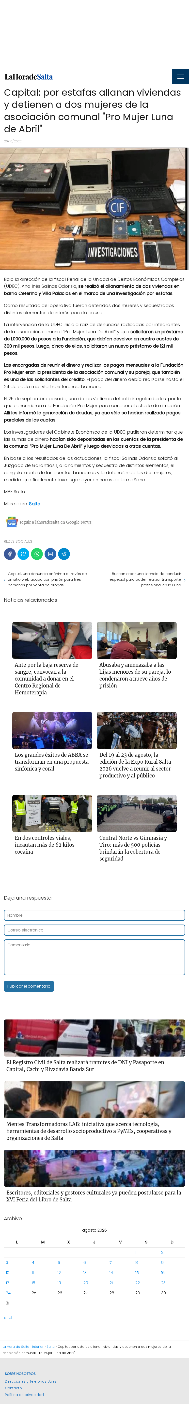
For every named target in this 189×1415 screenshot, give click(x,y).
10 (7, 1273)
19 (59, 1283)
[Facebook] (10, 554)
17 (7, 1283)
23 (163, 1283)
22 (137, 1283)
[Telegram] (64, 554)
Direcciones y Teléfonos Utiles (31, 1381)
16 (163, 1273)
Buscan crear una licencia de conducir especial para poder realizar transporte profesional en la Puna (145, 579)
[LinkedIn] (50, 554)
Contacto (13, 1388)
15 (137, 1273)
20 (85, 1283)
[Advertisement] (94, 34)
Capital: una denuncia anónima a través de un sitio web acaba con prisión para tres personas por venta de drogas (47, 579)
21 (111, 1283)
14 (111, 1273)
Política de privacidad (24, 1394)
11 (33, 1273)
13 (85, 1273)
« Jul (8, 1318)
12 (59, 1273)
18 (33, 1283)
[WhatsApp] (37, 554)
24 (8, 1293)
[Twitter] (23, 554)
